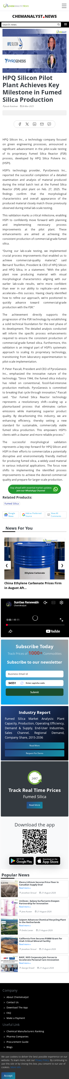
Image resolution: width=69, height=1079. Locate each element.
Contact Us (12, 1002)
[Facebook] (19, 124)
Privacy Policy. (42, 1060)
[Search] (59, 24)
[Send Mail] (42, 124)
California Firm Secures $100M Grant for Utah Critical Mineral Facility (40, 939)
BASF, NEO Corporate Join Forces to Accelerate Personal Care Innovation (39, 958)
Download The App (17, 1007)
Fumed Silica (12, 503)
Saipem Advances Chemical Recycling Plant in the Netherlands (42, 921)
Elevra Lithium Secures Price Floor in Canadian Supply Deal (39, 883)
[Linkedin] (34, 124)
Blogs (9, 1047)
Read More (34, 804)
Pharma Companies (17, 1036)
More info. (16, 1067)
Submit (34, 692)
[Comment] (49, 124)
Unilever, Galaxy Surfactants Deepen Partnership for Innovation (39, 902)
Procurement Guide (17, 1041)
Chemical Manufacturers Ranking (25, 1031)
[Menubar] (64, 6)
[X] (27, 124)
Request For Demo (34, 753)
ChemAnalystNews (34, 16)
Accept (8, 1075)
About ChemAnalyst (17, 997)
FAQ (8, 1012)
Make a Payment (15, 1018)
